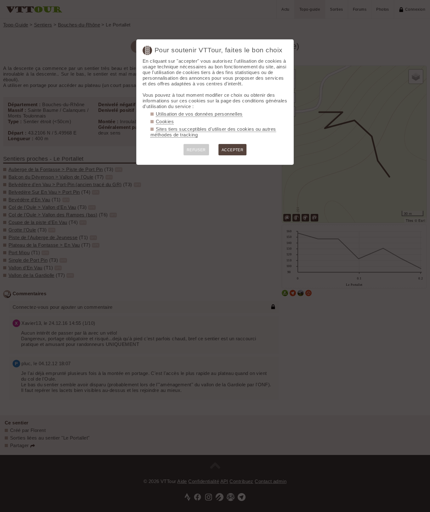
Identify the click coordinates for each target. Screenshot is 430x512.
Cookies (165, 121)
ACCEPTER (233, 150)
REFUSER (196, 150)
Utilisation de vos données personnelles (199, 114)
